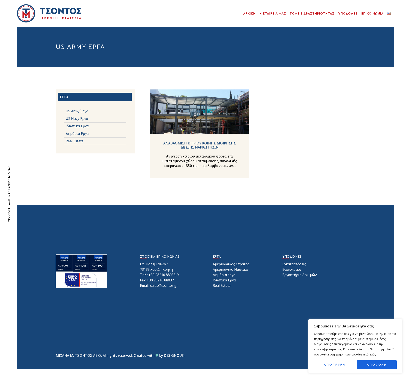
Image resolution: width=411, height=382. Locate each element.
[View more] (199, 111)
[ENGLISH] (390, 13)
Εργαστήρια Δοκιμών (299, 274)
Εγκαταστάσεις (294, 264)
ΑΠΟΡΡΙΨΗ (334, 365)
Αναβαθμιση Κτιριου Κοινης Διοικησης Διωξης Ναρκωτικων (199, 145)
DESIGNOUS (174, 355)
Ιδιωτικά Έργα (224, 280)
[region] (355, 346)
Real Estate (222, 285)
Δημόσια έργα (224, 274)
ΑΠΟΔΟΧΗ (377, 365)
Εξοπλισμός (292, 269)
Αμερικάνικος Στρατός (231, 264)
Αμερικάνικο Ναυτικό (230, 269)
